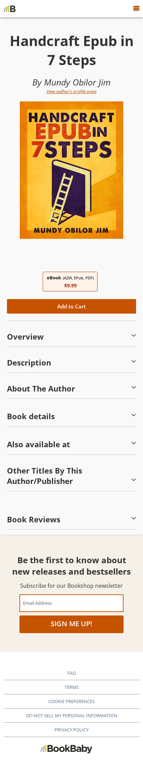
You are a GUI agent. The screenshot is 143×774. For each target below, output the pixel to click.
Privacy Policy (71, 730)
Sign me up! (71, 623)
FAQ (71, 673)
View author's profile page (71, 91)
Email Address (37, 603)
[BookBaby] (9, 8)
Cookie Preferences (71, 701)
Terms (72, 687)
